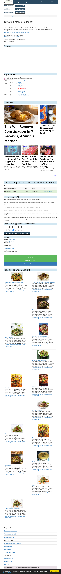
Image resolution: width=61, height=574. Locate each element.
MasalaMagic (8, 561)
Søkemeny (16, 2)
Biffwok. (34, 485)
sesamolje (20, 85)
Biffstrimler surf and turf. (37, 438)
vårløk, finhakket (22, 94)
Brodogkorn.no (8, 558)
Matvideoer (7, 549)
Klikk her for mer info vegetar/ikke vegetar (13, 36)
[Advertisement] (30, 58)
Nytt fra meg (8, 546)
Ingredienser (35, 2)
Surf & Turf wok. (9, 387)
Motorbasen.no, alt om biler (12, 543)
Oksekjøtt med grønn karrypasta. (39, 462)
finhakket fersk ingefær (23, 95)
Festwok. (7, 434)
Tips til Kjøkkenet (9, 552)
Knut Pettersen (12, 239)
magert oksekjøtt (22, 80)
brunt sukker (21, 92)
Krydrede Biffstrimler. (37, 410)
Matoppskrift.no (10, 241)
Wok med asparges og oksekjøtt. (39, 309)
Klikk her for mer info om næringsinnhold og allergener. (17, 32)
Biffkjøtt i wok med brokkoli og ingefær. (14, 282)
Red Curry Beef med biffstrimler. (39, 386)
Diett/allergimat (25, 2)
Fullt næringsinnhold (31, 260)
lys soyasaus (21, 89)
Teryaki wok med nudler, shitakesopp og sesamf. (43, 282)
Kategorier (43, 2)
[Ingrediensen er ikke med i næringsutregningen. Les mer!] (25, 88)
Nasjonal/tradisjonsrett (9, 248)
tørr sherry (20, 86)
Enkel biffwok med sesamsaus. (39, 360)
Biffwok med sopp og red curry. (12, 508)
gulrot (19, 82)
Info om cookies (9, 537)
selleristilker (21, 83)
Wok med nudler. (9, 337)
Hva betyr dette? (48, 191)
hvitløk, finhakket (22, 91)
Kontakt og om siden (10, 531)
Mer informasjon (6, 572)
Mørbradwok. (8, 465)
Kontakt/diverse (52, 2)
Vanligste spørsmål (10, 534)
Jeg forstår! (54, 571)
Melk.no (6, 564)
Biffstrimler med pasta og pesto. (39, 336)
